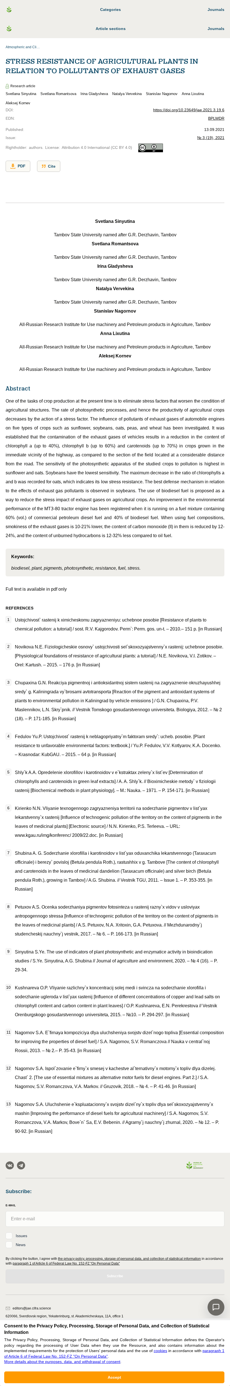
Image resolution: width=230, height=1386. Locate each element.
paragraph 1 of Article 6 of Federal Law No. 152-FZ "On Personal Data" (66, 1263)
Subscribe (115, 1276)
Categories (110, 9)
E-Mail (11, 1205)
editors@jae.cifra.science (32, 1308)
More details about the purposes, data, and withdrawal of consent (62, 1361)
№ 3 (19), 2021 (210, 137)
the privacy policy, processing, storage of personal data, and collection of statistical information (129, 1259)
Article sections (111, 28)
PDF (22, 166)
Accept (114, 1377)
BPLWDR (216, 118)
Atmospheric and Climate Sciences (24, 47)
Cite (52, 166)
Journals (216, 9)
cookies (160, 1350)
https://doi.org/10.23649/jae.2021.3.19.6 (188, 110)
